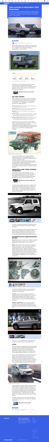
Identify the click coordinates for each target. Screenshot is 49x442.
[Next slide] (39, 206)
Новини (14, 3)
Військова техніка (22, 3)
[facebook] (14, 40)
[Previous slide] (9, 206)
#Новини (27, 409)
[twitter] (16, 40)
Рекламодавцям (34, 431)
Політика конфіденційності (36, 437)
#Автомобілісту (32, 409)
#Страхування (23, 409)
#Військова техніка (18, 409)
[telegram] (12, 40)
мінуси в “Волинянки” (24, 121)
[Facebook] (4, 440)
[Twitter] (6, 440)
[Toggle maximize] (39, 195)
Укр (42, 3)
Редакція (34, 434)
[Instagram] (11, 440)
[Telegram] (9, 440)
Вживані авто (27, 3)
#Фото (13, 409)
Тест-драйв (17, 3)
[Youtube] (8, 440)
